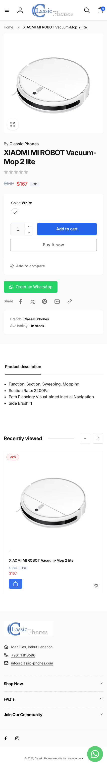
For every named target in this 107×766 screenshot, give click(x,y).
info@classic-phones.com (32, 663)
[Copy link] (69, 301)
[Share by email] (57, 301)
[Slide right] (98, 438)
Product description (23, 366)
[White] (15, 212)
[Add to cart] (15, 584)
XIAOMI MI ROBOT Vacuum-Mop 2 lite (41, 560)
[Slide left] (85, 438)
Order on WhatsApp (34, 286)
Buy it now (53, 244)
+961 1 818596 (23, 655)
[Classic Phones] (29, 634)
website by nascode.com (68, 758)
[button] (6, 10)
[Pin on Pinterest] (44, 301)
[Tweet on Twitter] (32, 301)
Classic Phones (21, 143)
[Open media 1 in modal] (53, 83)
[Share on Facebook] (20, 301)
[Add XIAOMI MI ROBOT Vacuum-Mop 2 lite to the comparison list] (96, 586)
